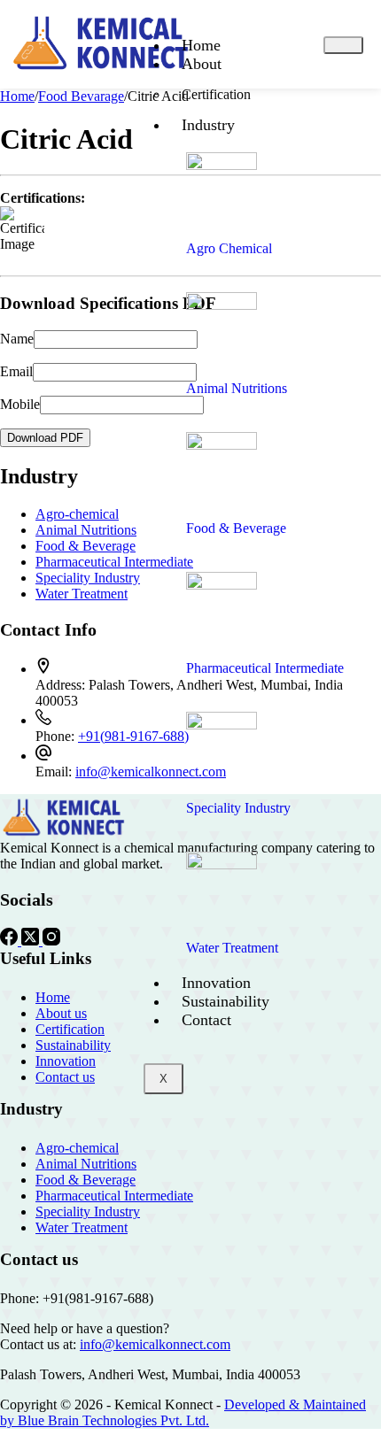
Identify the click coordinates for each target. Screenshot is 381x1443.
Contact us (65, 1076)
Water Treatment (81, 593)
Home (201, 45)
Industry (208, 125)
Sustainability (225, 1001)
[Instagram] (51, 940)
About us (61, 1013)
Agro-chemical (77, 513)
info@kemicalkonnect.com (155, 1344)
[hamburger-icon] (343, 45)
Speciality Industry (87, 577)
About (202, 64)
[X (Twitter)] (32, 940)
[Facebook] (10, 940)
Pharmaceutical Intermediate (114, 561)
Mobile (20, 404)
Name (17, 338)
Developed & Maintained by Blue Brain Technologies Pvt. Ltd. (183, 1412)
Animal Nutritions (85, 529)
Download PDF (45, 437)
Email (16, 371)
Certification (216, 94)
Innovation (216, 983)
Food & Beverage (85, 545)
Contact (206, 1020)
